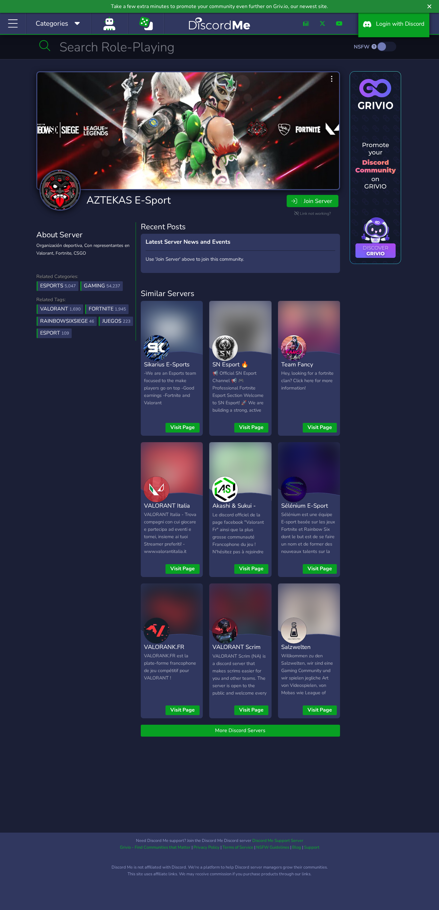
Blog (296, 847)
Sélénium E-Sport (304, 506)
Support (311, 847)
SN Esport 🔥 (230, 364)
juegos (116, 321)
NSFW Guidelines (272, 847)
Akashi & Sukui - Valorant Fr (234, 510)
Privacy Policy (206, 847)
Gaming (102, 285)
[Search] (44, 46)
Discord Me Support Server (277, 841)
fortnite (107, 308)
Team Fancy (297, 364)
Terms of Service (237, 847)
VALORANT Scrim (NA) (236, 651)
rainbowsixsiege (67, 321)
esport (54, 333)
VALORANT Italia (167, 506)
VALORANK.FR (164, 647)
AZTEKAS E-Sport (128, 200)
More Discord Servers (240, 730)
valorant (60, 308)
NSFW (362, 46)
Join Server (318, 201)
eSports (58, 285)
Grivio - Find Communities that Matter (155, 847)
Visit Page (182, 427)
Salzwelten (295, 647)
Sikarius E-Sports (167, 364)
